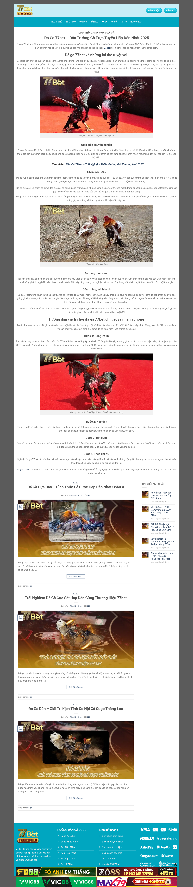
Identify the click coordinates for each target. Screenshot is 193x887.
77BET (19, 849)
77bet (107, 48)
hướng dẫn (136, 22)
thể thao (71, 22)
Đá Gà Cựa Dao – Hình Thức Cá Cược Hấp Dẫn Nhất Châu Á (75, 487)
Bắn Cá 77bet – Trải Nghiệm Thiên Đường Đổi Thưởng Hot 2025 (104, 164)
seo (88, 495)
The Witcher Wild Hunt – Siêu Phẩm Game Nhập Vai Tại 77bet (162, 556)
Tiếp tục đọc (76, 576)
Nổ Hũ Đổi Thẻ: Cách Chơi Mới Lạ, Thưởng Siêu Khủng (161, 495)
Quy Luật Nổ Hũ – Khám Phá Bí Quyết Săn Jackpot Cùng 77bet (162, 542)
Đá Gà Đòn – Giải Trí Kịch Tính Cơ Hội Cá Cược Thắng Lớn (76, 709)
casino (83, 22)
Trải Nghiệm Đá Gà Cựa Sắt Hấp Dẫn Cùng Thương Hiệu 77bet (76, 598)
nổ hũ (124, 22)
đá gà (104, 22)
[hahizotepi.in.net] (30, 10)
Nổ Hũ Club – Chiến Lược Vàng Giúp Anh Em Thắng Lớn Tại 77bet (161, 511)
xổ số (114, 22)
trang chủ (56, 22)
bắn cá (94, 22)
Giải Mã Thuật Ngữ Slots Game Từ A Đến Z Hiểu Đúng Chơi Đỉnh (162, 527)
